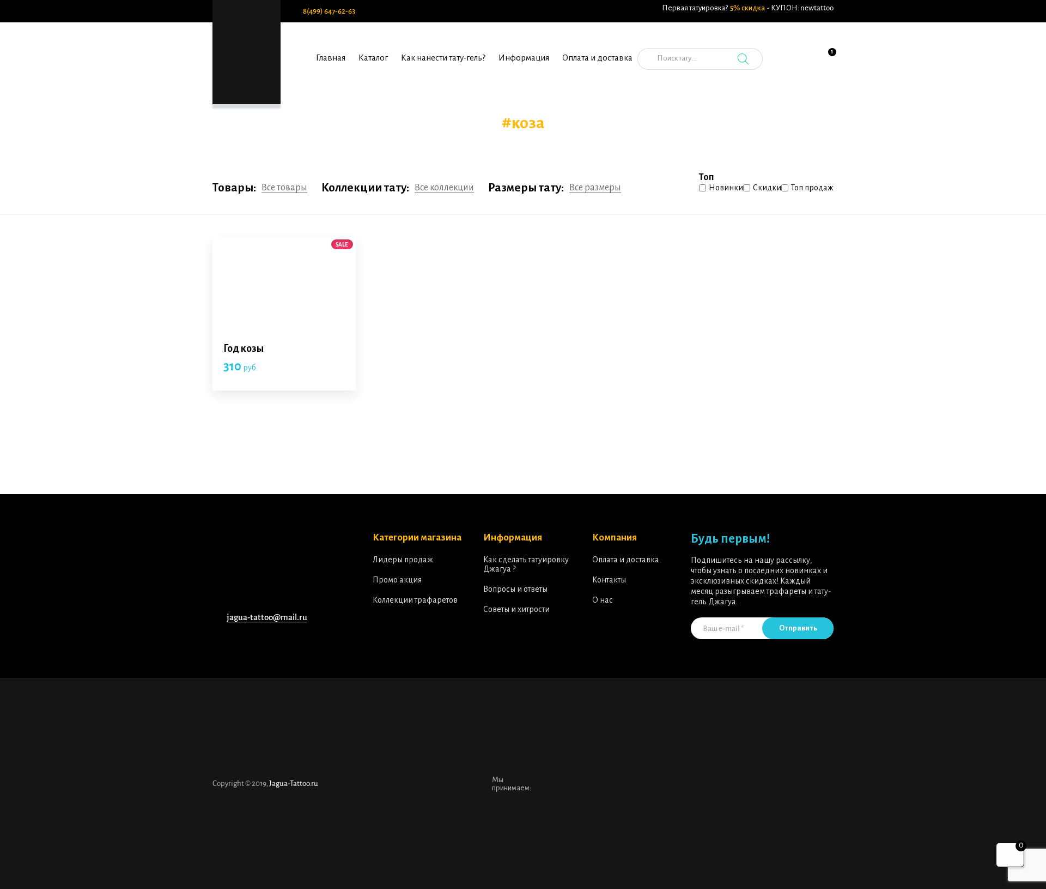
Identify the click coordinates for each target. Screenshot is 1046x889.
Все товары (284, 188)
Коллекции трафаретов (415, 600)
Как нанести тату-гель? (443, 57)
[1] (825, 65)
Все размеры (595, 188)
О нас (602, 600)
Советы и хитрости (516, 609)
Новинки (726, 187)
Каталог (373, 57)
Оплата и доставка (597, 57)
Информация (523, 57)
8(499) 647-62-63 (329, 11)
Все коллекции (444, 188)
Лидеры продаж (403, 559)
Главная (330, 57)
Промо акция (397, 579)
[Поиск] (743, 59)
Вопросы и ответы (515, 589)
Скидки (767, 187)
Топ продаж (812, 187)
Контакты (609, 579)
